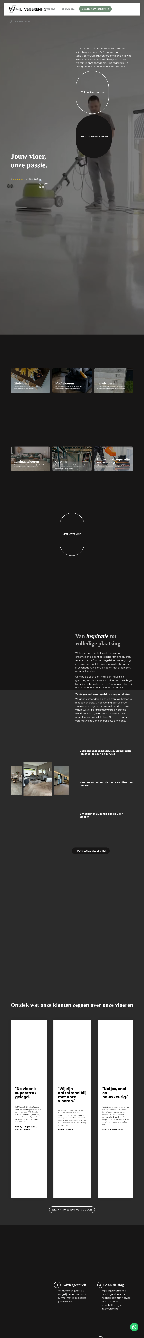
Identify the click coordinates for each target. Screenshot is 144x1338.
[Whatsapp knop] (134, 1330)
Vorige (17, 777)
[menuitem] (14, 9)
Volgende (62, 777)
